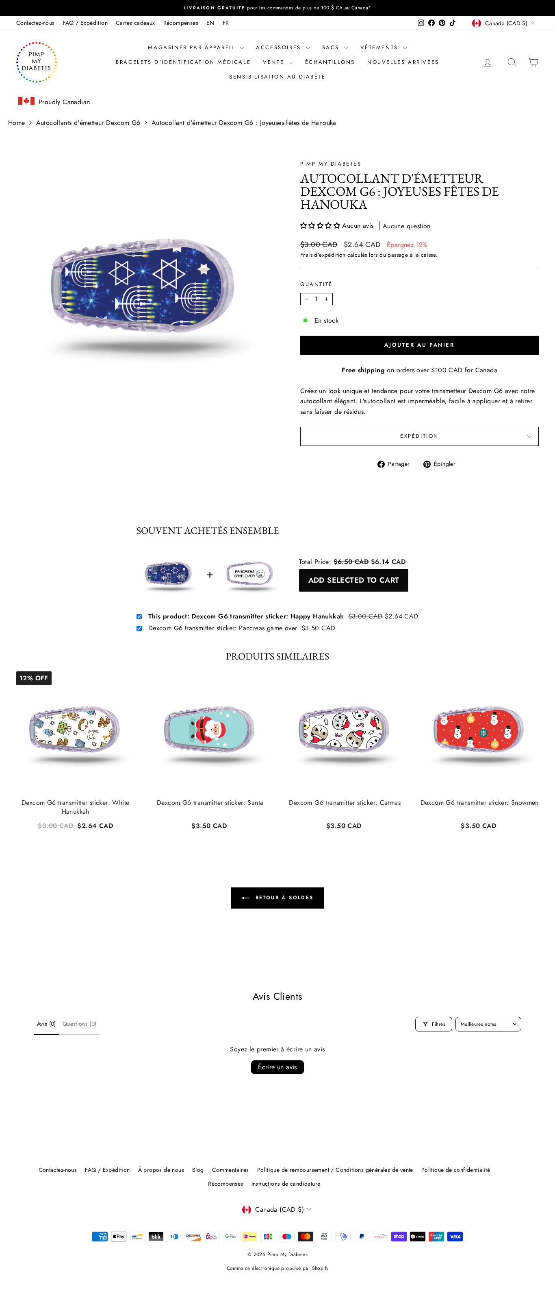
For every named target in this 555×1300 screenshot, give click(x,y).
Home (16, 122)
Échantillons (330, 62)
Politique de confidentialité (455, 1170)
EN (210, 23)
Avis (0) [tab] (46, 1024)
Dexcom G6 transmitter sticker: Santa (210, 802)
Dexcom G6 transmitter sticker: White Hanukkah (75, 807)
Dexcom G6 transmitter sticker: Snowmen (480, 802)
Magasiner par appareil (193, 47)
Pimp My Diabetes (331, 164)
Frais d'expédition (322, 255)
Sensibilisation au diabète (277, 77)
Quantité (316, 284)
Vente (275, 62)
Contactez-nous (35, 23)
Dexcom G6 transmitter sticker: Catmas (345, 802)
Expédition (419, 436)
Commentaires (230, 1170)
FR (226, 23)
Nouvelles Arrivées (403, 62)
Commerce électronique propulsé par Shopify (278, 1268)
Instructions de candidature (286, 1184)
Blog (198, 1170)
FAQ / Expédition (85, 23)
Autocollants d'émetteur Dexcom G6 (88, 122)
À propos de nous (161, 1170)
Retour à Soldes (283, 897)
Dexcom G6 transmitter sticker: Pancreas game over (222, 628)
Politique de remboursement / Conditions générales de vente (335, 1170)
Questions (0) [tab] (80, 1024)
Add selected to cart (353, 580)
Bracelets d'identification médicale (183, 62)
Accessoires (280, 47)
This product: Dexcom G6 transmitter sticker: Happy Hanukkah (246, 616)
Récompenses (180, 23)
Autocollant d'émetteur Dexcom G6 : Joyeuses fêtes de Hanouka (244, 122)
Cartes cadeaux (135, 23)
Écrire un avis (277, 1067)
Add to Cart (75, 824)
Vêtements (380, 47)
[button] (321, 225)
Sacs (332, 47)
